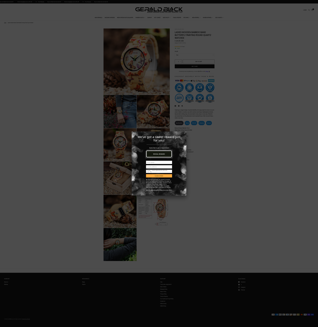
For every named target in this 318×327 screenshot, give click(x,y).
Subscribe (159, 176)
